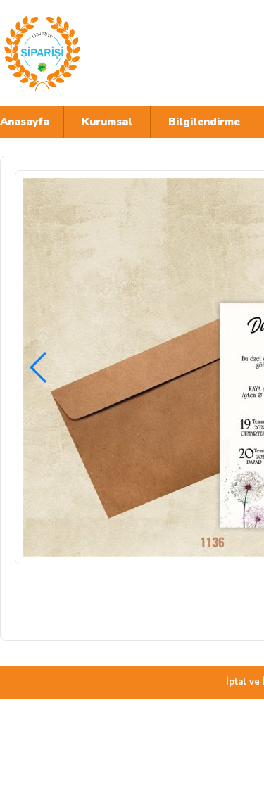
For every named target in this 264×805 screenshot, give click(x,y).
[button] (39, 367)
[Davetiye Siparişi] (123, 53)
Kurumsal (107, 122)
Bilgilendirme (204, 122)
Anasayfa (24, 122)
